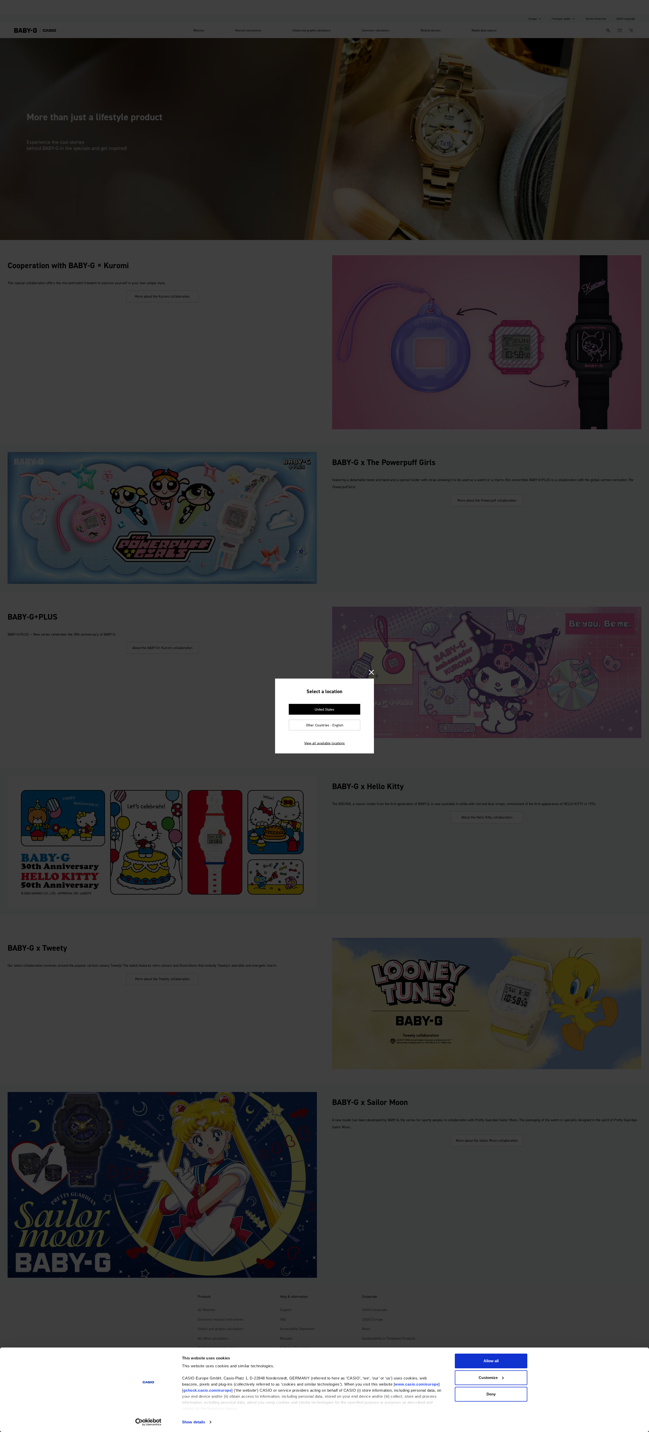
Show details (193, 1422)
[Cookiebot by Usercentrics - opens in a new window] (148, 1422)
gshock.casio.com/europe (207, 1390)
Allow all (491, 1361)
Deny (491, 1394)
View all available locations (324, 743)
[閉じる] (371, 673)
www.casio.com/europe (417, 1384)
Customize (488, 1377)
